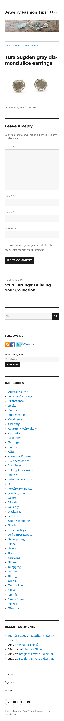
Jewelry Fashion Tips (25, 12)
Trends (12, 594)
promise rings (17, 635)
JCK (10, 484)
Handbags (14, 465)
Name (9, 196)
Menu (53, 12)
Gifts (11, 451)
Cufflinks (14, 433)
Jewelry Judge (17, 493)
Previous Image (13, 45)
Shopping (14, 567)
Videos (12, 603)
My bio (9, 682)
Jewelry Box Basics (20, 488)
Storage (13, 576)
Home (9, 674)
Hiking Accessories (20, 470)
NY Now (13, 516)
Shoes (12, 562)
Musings (13, 507)
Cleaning (14, 424)
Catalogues (15, 419)
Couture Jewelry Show (22, 428)
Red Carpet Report (20, 534)
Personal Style (17, 530)
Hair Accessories (18, 461)
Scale (11, 553)
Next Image (31, 45)
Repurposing (16, 539)
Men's (12, 497)
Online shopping (19, 520)
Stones (12, 571)
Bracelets (14, 410)
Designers (14, 437)
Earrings (13, 442)
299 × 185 (31, 107)
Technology (16, 585)
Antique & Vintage (20, 396)
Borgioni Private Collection (36, 654)
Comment (12, 146)
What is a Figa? (28, 644)
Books (12, 405)
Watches (13, 608)
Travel (12, 590)
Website (10, 228)
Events (12, 447)
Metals (12, 502)
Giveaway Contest (19, 456)
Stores (12, 580)
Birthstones (16, 401)
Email (10, 212)
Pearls (12, 525)
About (9, 690)
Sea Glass (14, 557)
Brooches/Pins (17, 414)
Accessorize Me (18, 391)
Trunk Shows (16, 599)
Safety (12, 548)
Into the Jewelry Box (21, 479)
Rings (12, 543)
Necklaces (14, 511)
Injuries (13, 474)
